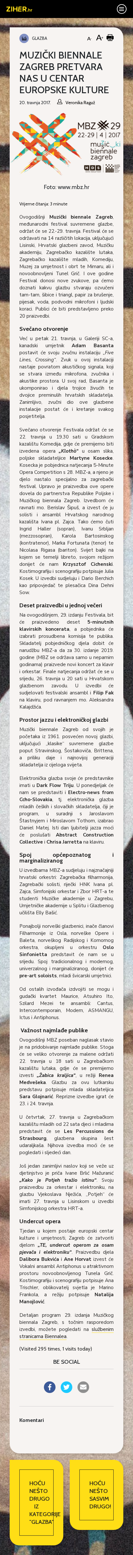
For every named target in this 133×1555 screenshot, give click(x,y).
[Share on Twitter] (66, 1391)
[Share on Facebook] (50, 1391)
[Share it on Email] (83, 1391)
